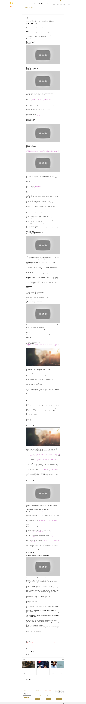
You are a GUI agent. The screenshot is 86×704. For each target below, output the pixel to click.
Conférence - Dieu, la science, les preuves (43, 670)
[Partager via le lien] (33, 651)
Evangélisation (46, 11)
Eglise (28, 11)
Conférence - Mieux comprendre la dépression (56, 670)
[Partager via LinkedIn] (31, 651)
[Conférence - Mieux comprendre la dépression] (57, 664)
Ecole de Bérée (56, 11)
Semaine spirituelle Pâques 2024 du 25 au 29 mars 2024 (28, 670)
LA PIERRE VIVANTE (40, 4)
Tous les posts (23, 11)
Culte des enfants (33, 11)
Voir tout (63, 659)
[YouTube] (63, 703)
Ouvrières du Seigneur (39, 11)
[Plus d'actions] (59, 18)
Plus (59, 11)
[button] (62, 11)
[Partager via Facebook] (26, 651)
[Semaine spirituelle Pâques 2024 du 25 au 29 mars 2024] (28, 664)
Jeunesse (51, 11)
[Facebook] (62, 703)
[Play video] (43, 54)
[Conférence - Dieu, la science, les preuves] (43, 664)
